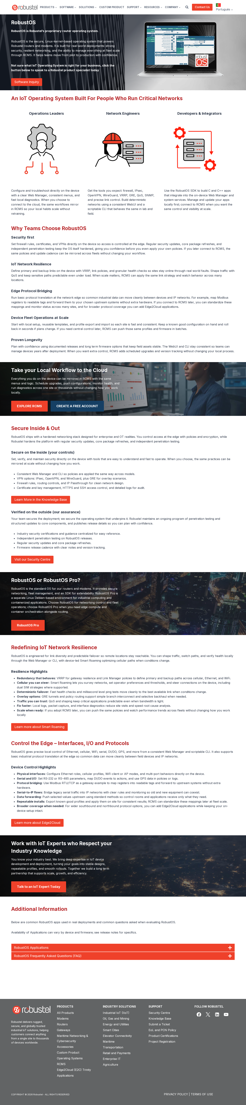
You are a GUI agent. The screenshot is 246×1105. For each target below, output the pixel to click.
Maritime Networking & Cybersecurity (72, 1038)
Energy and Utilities (116, 1024)
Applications (65, 1075)
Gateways (63, 1030)
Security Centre (159, 1013)
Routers (62, 1024)
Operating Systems (70, 1058)
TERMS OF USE (202, 1094)
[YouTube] (226, 1014)
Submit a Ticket (159, 1024)
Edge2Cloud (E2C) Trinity (74, 1070)
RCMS (61, 1064)
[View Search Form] (187, 7)
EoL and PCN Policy (162, 1030)
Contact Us (202, 7)
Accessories (65, 1047)
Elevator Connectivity (117, 1036)
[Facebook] (198, 1014)
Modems (63, 1018)
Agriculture (110, 1064)
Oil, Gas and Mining (116, 1018)
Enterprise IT (112, 1059)
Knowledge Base (160, 1018)
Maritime (109, 1041)
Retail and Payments (117, 1053)
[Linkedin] (217, 1014)
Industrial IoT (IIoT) (116, 1013)
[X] (208, 1014)
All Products (65, 1013)
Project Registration (162, 1041)
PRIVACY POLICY (176, 1094)
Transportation (113, 1047)
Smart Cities (111, 1030)
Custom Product (68, 1052)
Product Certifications (163, 1036)
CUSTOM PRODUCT (111, 7)
